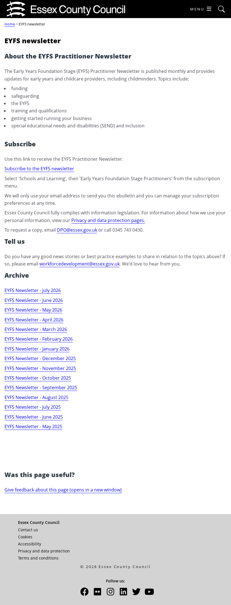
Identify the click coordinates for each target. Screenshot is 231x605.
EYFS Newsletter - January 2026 (37, 349)
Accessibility (29, 544)
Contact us (28, 529)
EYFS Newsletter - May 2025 (33, 426)
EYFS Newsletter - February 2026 (39, 339)
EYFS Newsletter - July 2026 (33, 290)
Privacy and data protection (44, 551)
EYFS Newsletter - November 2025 (40, 368)
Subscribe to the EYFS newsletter (39, 169)
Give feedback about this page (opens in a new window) (63, 490)
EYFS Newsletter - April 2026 (34, 320)
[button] (84, 593)
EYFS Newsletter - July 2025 (33, 407)
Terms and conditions (38, 558)
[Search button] (221, 9)
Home (10, 24)
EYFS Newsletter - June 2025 (34, 417)
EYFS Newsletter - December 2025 (40, 358)
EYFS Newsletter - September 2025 (41, 387)
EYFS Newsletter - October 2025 (38, 378)
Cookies (25, 536)
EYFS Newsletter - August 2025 (36, 397)
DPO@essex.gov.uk (77, 230)
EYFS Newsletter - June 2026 (34, 300)
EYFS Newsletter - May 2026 (33, 310)
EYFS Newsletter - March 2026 (36, 329)
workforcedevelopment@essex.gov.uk (79, 264)
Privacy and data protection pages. (108, 220)
